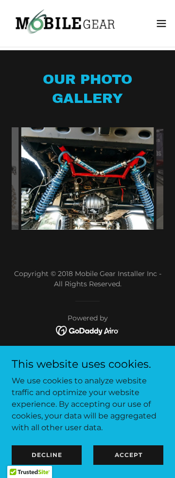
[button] (161, 23)
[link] (62, 23)
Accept (128, 454)
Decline (47, 454)
